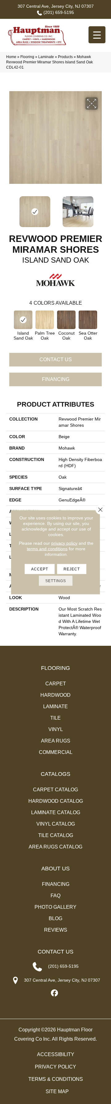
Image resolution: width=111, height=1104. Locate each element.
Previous (9, 208)
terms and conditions (47, 548)
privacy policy (64, 542)
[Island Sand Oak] (23, 320)
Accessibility (55, 1054)
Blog (55, 918)
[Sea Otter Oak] (88, 320)
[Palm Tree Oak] (45, 320)
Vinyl (55, 729)
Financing (55, 379)
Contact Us (55, 359)
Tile (55, 718)
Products (65, 57)
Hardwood (55, 695)
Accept (39, 569)
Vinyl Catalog (55, 824)
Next (102, 208)
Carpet (55, 683)
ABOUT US (55, 868)
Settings (55, 580)
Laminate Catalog (55, 812)
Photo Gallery (55, 907)
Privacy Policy (55, 1066)
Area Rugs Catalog (55, 846)
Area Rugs (55, 740)
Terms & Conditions (55, 1079)
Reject (72, 569)
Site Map (57, 1091)
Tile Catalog (55, 835)
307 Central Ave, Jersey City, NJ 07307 (56, 6)
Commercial (55, 752)
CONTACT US (55, 952)
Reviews (55, 930)
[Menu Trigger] (96, 34)
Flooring (27, 57)
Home (11, 57)
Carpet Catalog (55, 789)
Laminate (46, 57)
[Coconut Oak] (66, 320)
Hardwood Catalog (55, 801)
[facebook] (54, 993)
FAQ (55, 895)
